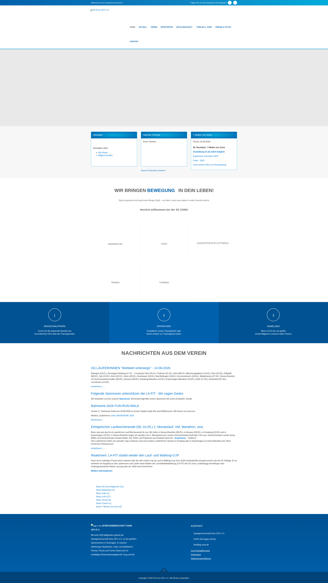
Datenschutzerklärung (201, 558)
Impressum (196, 555)
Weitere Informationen (101, 471)
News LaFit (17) (103, 497)
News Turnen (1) (103, 503)
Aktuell (143, 27)
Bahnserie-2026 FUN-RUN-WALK (115, 406)
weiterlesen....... (98, 386)
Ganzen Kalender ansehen (153, 170)
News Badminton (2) (105, 490)
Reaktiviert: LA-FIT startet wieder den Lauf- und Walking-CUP (135, 455)
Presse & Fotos (223, 27)
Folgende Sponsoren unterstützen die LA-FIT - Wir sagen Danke (137, 393)
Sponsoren (124, 399)
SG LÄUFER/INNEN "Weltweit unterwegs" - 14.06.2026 (130, 368)
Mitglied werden (105, 155)
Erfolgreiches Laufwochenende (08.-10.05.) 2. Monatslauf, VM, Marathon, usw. (147, 427)
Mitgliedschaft (184, 27)
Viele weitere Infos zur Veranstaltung (209, 165)
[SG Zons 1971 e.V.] (100, 10)
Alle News (102, 152)
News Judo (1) (102, 493)
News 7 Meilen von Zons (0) (109, 507)
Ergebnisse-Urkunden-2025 (205, 156)
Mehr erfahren (115, 257)
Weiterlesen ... (97, 420)
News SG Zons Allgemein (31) (110, 487)
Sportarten (167, 27)
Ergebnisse (180, 438)
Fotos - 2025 (198, 160)
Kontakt (134, 41)
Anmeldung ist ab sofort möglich (209, 152)
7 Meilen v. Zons (204, 27)
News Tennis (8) (103, 500)
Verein (154, 27)
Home (132, 27)
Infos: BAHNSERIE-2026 (122, 415)
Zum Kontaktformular (200, 551)
